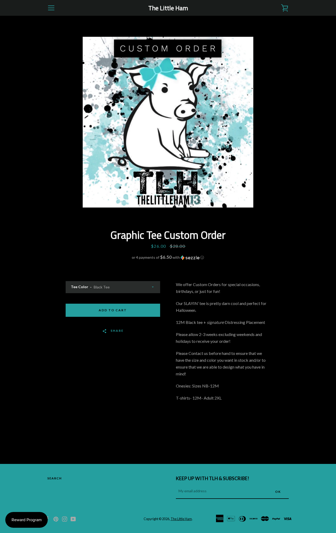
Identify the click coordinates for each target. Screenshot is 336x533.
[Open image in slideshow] (168, 122)
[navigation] (51, 7)
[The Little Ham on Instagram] (64, 518)
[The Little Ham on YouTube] (73, 518)
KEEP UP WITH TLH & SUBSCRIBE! (212, 478)
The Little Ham (168, 8)
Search (54, 478)
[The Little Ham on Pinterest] (56, 518)
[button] (168, 257)
